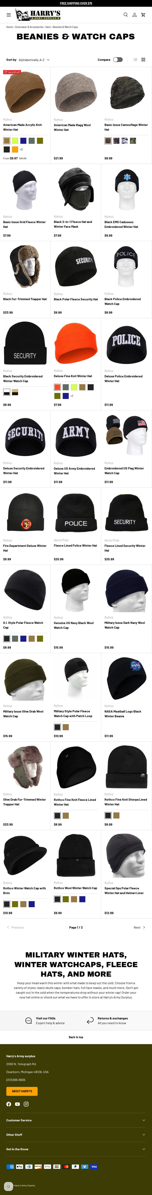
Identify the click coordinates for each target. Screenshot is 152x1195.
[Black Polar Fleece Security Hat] (76, 266)
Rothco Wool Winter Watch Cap (75, 888)
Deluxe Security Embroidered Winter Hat (23, 470)
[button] (143, 14)
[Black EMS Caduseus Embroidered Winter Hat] (126, 189)
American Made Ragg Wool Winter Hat (72, 127)
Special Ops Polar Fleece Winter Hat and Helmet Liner (124, 890)
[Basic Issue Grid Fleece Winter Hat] (25, 189)
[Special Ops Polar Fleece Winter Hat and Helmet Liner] (126, 855)
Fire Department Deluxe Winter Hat (25, 548)
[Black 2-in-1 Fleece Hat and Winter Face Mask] (76, 189)
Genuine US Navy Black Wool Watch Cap (74, 625)
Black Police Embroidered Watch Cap (122, 301)
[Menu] (8, 14)
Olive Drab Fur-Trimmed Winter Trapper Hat (24, 801)
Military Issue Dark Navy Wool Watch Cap (124, 625)
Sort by (11, 59)
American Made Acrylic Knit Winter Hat (22, 127)
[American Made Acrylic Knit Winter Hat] (25, 92)
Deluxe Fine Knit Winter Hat (73, 376)
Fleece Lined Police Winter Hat (75, 545)
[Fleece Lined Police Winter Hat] (76, 513)
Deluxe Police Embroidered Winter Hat (123, 378)
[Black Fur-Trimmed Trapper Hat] (25, 266)
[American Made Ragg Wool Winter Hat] (76, 92)
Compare (104, 59)
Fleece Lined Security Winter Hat (124, 548)
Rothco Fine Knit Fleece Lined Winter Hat (75, 802)
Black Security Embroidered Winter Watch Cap (23, 378)
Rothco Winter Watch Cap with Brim (24, 890)
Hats (48, 27)
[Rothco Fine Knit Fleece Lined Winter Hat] (76, 767)
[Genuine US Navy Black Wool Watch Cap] (76, 590)
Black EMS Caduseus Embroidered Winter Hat (121, 224)
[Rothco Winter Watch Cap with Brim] (25, 855)
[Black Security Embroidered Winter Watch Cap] (25, 343)
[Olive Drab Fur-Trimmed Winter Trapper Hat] (25, 767)
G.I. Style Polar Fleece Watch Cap (23, 625)
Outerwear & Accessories (29, 27)
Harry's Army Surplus (24, 1185)
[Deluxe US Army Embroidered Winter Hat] (76, 436)
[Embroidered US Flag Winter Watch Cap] (126, 436)
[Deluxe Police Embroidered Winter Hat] (126, 343)
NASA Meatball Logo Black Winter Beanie (122, 713)
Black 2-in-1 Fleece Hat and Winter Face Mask (73, 224)
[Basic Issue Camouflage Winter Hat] (126, 92)
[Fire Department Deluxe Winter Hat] (25, 513)
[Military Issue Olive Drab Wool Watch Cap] (25, 678)
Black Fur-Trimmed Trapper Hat (25, 299)
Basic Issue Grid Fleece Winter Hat (24, 224)
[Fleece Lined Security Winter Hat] (126, 513)
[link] (29, 927)
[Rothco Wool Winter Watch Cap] (76, 855)
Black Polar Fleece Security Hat (76, 299)
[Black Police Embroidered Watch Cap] (126, 266)
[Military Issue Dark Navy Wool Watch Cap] (126, 590)
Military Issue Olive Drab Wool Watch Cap (23, 713)
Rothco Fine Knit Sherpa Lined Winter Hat (125, 801)
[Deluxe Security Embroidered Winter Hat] (25, 436)
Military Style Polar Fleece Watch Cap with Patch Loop (73, 713)
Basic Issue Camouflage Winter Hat (126, 127)
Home (9, 27)
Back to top (76, 1037)
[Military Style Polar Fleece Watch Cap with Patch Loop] (76, 678)
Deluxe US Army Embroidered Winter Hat (74, 470)
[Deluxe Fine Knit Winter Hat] (76, 343)
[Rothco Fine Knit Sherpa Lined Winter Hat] (126, 767)
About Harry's (22, 1091)
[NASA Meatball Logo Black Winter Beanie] (126, 678)
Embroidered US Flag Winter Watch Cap (124, 470)
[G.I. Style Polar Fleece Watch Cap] (25, 590)
